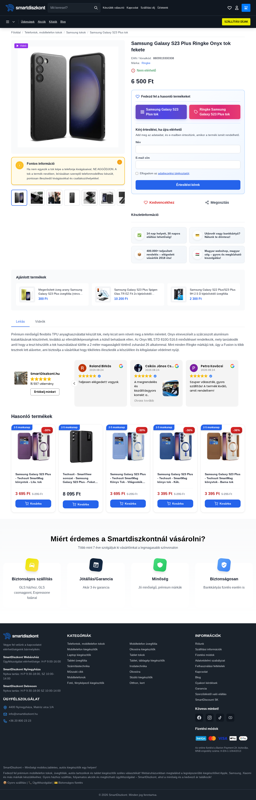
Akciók (42, 21)
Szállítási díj (148, 7)
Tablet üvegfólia (77, 660)
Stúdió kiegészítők (141, 677)
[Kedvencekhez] (49, 462)
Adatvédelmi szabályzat (210, 660)
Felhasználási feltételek (210, 666)
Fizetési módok (204, 654)
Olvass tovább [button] (200, 401)
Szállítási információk (208, 649)
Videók (40, 321)
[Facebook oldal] (199, 718)
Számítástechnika (78, 666)
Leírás (20, 321)
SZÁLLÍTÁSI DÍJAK (236, 21)
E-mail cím (143, 157)
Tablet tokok (137, 654)
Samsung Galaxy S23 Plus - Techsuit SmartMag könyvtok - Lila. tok (33, 478)
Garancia (201, 688)
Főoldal (16, 32)
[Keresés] (96, 8)
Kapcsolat (132, 7)
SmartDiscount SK (206, 699)
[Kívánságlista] (229, 7)
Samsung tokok (76, 32)
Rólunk (199, 643)
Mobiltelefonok (76, 677)
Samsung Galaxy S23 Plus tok (109, 32)
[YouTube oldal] (230, 718)
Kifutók (53, 21)
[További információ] (119, 162)
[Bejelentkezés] (236, 7)
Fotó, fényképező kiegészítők (85, 682)
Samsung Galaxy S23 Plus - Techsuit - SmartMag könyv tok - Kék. (175, 478)
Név (138, 142)
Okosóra (135, 671)
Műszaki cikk (75, 671)
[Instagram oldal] (210, 718)
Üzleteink (162, 7)
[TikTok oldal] (220, 718)
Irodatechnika (138, 666)
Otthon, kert (137, 682)
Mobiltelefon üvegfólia (143, 643)
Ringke (146, 63)
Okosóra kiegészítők (142, 649)
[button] (238, 383)
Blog (63, 21)
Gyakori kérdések (206, 682)
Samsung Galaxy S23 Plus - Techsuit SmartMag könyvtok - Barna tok (222, 478)
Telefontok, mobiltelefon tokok (43, 32)
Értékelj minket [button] (45, 392)
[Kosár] (246, 8)
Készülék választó (113, 7)
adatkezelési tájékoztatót (173, 173)
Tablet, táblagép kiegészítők (147, 660)
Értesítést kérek (188, 185)
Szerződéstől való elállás (210, 694)
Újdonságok (28, 21)
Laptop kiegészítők (79, 654)
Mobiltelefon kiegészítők (82, 649)
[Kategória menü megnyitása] (10, 22)
